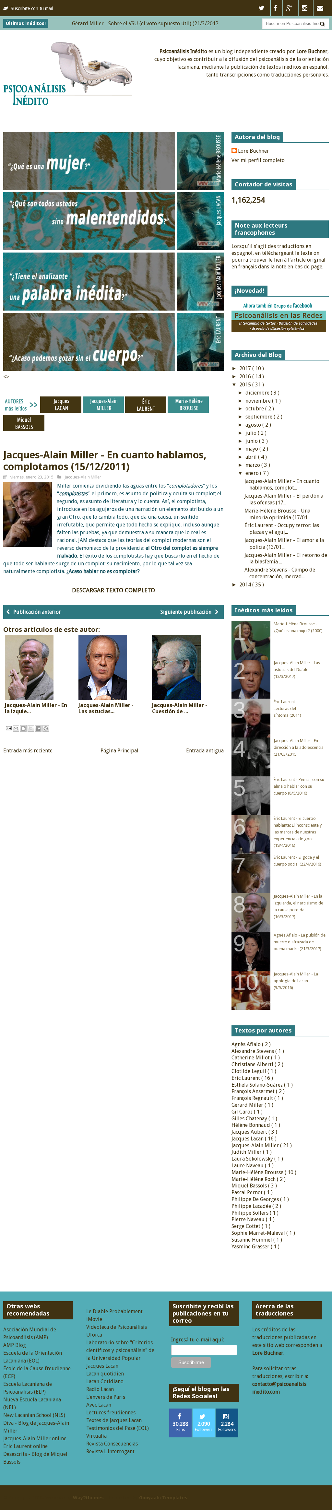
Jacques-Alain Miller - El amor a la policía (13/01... (284, 543)
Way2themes (88, 1497)
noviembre (258, 401)
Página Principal (119, 751)
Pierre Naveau (248, 1219)
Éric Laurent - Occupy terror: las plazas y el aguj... (281, 528)
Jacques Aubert (249, 1132)
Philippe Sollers (250, 1213)
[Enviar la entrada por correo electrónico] (8, 728)
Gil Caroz (242, 1112)
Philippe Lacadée (251, 1206)
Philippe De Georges (255, 1199)
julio (251, 433)
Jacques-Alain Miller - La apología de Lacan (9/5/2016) (296, 981)
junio (252, 441)
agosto (253, 425)
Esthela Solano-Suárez (257, 1085)
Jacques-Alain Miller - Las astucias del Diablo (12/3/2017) (297, 669)
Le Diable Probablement (114, 1311)
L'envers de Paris (105, 1397)
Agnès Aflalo (246, 1044)
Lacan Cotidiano (105, 1381)
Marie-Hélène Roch (254, 1179)
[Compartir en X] (31, 728)
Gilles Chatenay (249, 1118)
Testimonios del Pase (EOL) (117, 1428)
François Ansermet (253, 1091)
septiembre (259, 417)
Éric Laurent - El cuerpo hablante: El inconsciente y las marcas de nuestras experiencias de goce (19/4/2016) (298, 832)
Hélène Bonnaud (251, 1125)
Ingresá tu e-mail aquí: (197, 1340)
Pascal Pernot (247, 1192)
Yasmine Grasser (251, 1247)
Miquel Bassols (249, 1186)
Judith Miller (247, 1152)
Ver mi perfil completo (258, 160)
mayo (252, 449)
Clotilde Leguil (249, 1071)
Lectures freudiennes (111, 1413)
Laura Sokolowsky (252, 1159)
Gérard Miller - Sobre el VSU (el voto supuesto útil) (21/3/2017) (120, 23)
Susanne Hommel (252, 1240)
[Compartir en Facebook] (38, 728)
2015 (245, 385)
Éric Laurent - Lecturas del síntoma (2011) (287, 708)
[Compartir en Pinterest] (45, 728)
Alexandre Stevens (253, 1051)
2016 (245, 376)
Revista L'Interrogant (110, 1451)
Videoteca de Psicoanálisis (116, 1327)
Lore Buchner (253, 151)
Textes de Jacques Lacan (114, 1420)
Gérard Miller (248, 1105)
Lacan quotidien (105, 1374)
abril (251, 457)
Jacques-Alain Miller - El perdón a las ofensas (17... (283, 499)
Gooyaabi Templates (163, 1497)
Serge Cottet (246, 1226)
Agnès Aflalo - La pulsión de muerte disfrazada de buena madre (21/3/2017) (300, 942)
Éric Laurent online (25, 1446)
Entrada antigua (205, 751)
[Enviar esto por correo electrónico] (16, 728)
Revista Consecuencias (112, 1444)
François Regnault (252, 1098)
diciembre (258, 393)
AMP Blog (14, 1345)
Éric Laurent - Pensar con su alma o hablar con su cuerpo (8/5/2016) (299, 786)
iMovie (94, 1319)
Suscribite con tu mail (32, 8)
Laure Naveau (248, 1165)
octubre (255, 409)
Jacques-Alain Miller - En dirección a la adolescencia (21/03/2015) (299, 747)
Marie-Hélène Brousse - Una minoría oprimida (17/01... (277, 514)
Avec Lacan (98, 1405)
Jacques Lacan (248, 1139)
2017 (245, 368)
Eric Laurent (246, 1078)
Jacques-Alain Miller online (34, 1438)
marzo (253, 465)
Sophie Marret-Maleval (258, 1233)
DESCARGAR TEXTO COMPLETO (113, 590)
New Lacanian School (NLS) (34, 1415)
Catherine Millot (251, 1058)
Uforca (94, 1335)
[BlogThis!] (23, 728)
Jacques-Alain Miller (83, 477)
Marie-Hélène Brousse (258, 1172)
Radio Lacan (100, 1389)
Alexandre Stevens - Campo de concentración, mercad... (279, 573)
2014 (245, 585)
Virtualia (96, 1436)
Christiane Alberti (253, 1064)
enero (252, 473)
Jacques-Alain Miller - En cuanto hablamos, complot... (281, 484)
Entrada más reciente (28, 751)
